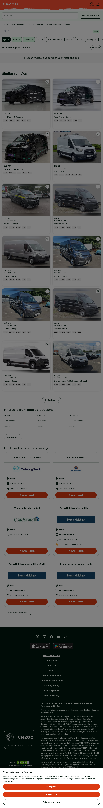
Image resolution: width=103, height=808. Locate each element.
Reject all (51, 794)
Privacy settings (51, 802)
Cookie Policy (86, 779)
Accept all (51, 786)
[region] (51, 788)
